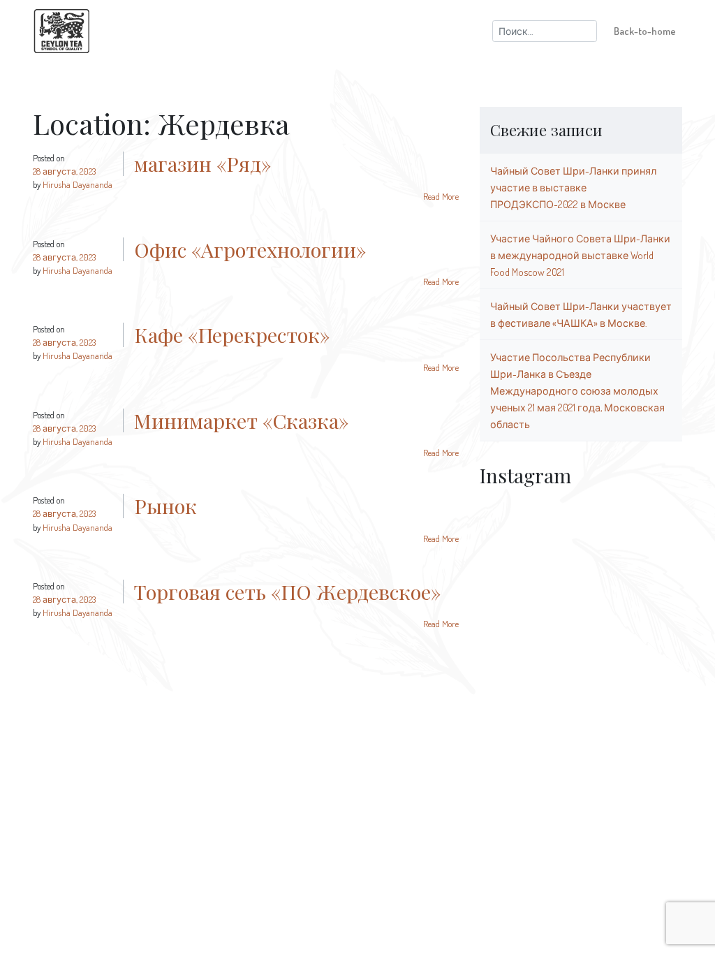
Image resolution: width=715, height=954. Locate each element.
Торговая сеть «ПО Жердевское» (287, 591)
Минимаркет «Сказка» (241, 420)
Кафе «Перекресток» (232, 334)
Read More (441, 196)
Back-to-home (645, 30)
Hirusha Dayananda (77, 184)
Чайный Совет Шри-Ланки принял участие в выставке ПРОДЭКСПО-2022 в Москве (573, 187)
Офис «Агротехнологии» (250, 249)
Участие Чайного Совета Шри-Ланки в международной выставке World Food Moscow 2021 (580, 255)
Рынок (165, 505)
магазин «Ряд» (202, 163)
